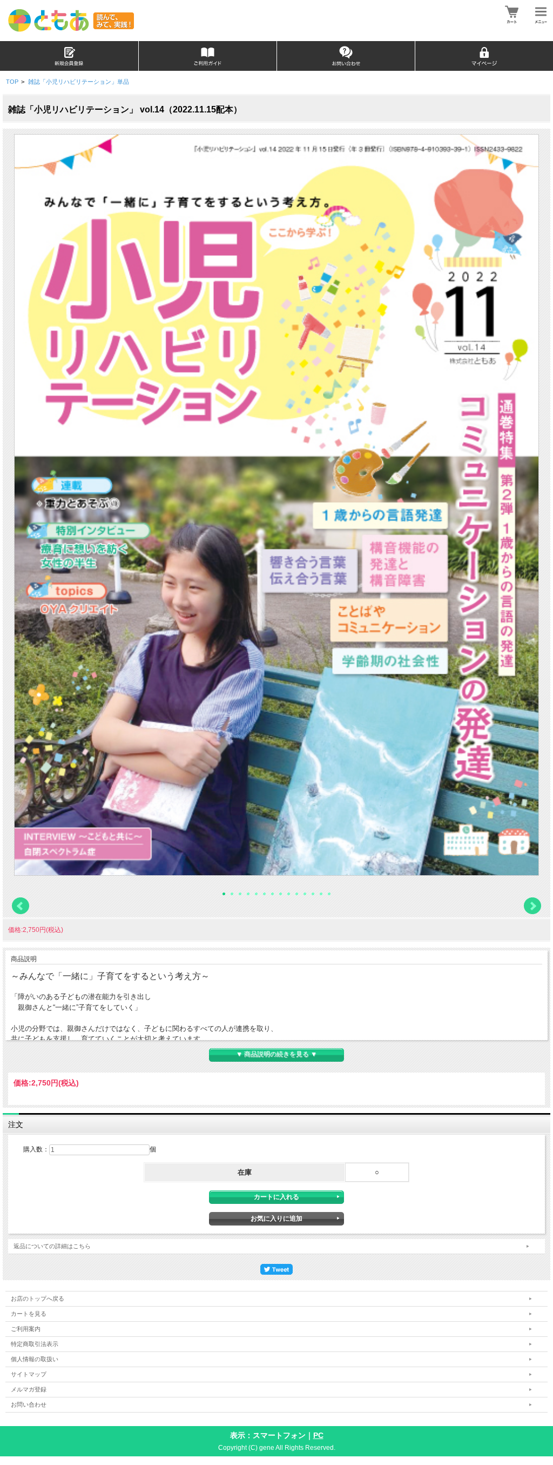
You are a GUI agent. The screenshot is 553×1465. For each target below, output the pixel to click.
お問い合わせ (28, 1404)
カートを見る (28, 1313)
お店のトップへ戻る (37, 1298)
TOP (12, 81)
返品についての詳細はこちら (52, 1246)
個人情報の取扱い (34, 1359)
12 (313, 894)
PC (318, 1435)
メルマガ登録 (28, 1389)
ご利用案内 (26, 1329)
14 (329, 894)
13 (321, 894)
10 (296, 894)
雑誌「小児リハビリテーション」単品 (78, 81)
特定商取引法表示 (34, 1344)
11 (305, 894)
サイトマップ (28, 1374)
